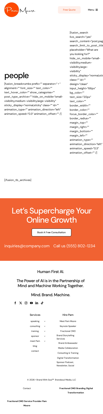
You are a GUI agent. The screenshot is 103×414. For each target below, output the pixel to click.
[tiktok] (42, 303)
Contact (27, 388)
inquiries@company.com (27, 245)
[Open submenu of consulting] (45, 326)
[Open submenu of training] (45, 331)
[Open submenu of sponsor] (45, 336)
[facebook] (15, 303)
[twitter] (20, 303)
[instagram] (26, 303)
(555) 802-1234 (81, 245)
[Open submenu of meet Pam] (45, 341)
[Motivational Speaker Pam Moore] (19, 3)
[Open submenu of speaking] (45, 321)
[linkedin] (36, 303)
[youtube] (31, 303)
